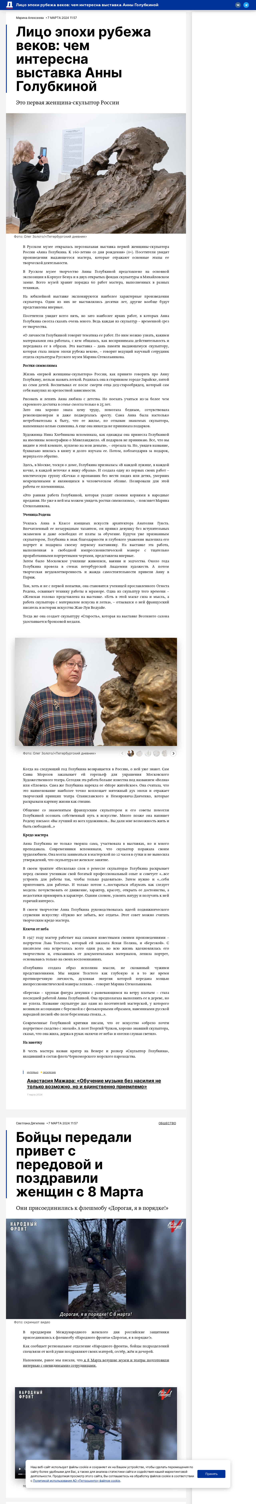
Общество (167, 1123)
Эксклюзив (49, 1072)
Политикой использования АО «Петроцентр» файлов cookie (76, 1481)
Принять (211, 1474)
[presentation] (122, 753)
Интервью (32, 1072)
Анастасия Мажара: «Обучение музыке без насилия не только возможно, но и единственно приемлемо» (94, 1083)
